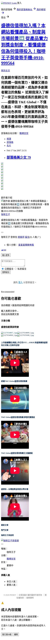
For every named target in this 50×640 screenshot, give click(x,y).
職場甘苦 (23, 133)
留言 (27, 237)
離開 (16, 634)
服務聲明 (30, 598)
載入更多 (5, 255)
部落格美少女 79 (19, 157)
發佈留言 (5, 272)
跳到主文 (5, 70)
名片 (9, 145)
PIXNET (13, 595)
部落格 (10, 142)
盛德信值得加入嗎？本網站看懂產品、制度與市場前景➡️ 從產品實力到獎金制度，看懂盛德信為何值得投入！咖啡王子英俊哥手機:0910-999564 (24, 44)
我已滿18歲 (6, 634)
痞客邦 (21, 237)
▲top (3, 250)
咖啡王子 (5, 214)
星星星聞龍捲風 (26, 245)
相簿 (9, 139)
